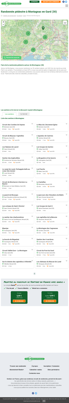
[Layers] (65, 23)
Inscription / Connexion (51, 366)
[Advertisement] (34, 88)
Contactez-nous (34, 373)
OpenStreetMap (58, 60)
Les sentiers (9, 114)
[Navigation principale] (66, 5)
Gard (24, 15)
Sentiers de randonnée (9, 15)
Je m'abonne (19, 301)
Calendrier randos (36, 370)
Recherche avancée (12, 57)
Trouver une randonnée (18, 366)
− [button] (3, 24)
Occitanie (19, 15)
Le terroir (23, 114)
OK (44, 401)
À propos (34, 1)
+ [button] (3, 22)
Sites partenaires (53, 370)
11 (33, 50)
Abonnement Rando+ (17, 370)
